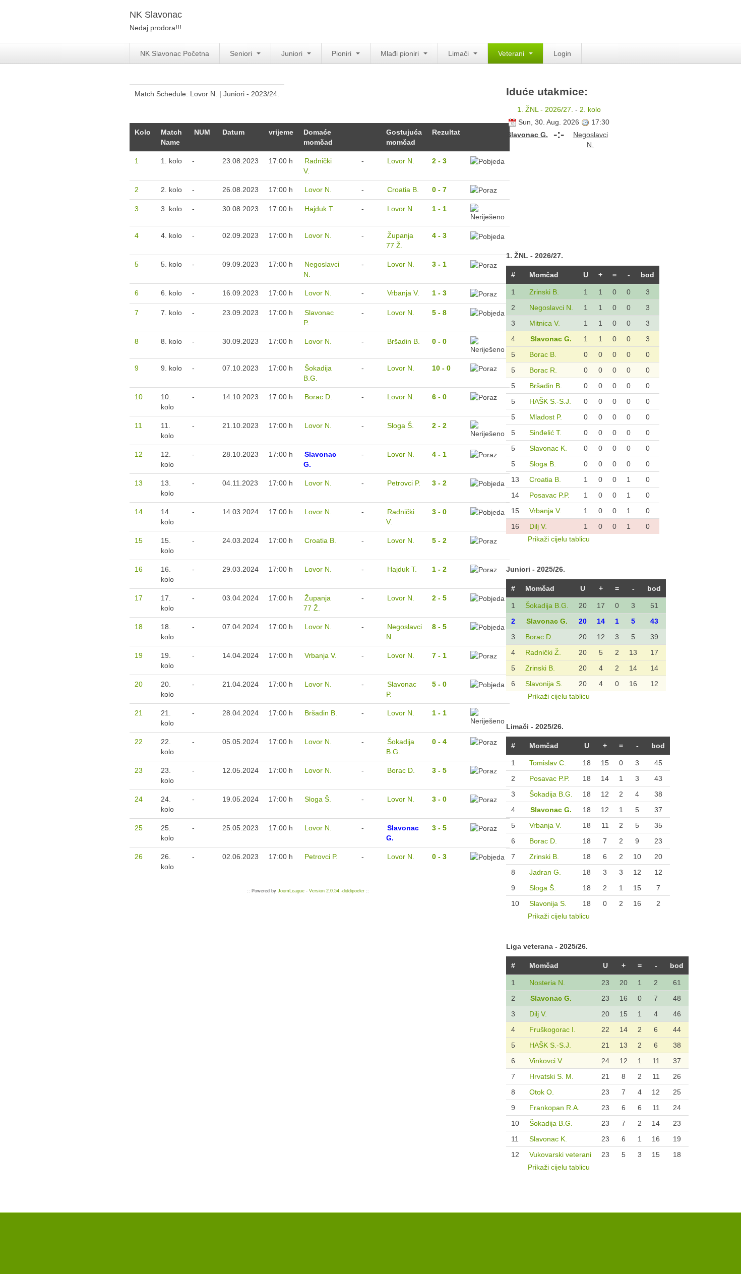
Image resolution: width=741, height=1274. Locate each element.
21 (139, 713)
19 (139, 655)
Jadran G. (545, 872)
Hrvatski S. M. (551, 1076)
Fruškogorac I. (552, 1029)
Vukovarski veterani (560, 1154)
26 (139, 857)
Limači (459, 53)
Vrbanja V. (545, 511)
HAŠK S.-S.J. (550, 401)
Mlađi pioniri (401, 53)
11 (138, 425)
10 (139, 397)
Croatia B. (545, 479)
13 (139, 483)
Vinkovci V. (546, 1061)
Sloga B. (542, 464)
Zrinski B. (544, 292)
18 (139, 627)
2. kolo (590, 109)
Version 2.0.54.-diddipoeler (336, 890)
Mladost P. (545, 417)
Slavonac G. (551, 339)
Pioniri (342, 53)
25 (139, 828)
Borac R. (543, 370)
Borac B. (543, 354)
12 (139, 454)
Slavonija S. (544, 684)
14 (139, 512)
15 (139, 540)
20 (139, 684)
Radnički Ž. (543, 652)
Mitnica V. (544, 323)
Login (562, 53)
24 (139, 799)
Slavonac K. (548, 448)
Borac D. (539, 637)
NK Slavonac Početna (174, 53)
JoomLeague (291, 890)
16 (139, 569)
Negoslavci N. (551, 308)
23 (139, 770)
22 (139, 742)
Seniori (242, 53)
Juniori (292, 53)
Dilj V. (538, 526)
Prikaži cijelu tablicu (559, 539)
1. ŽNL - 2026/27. (545, 109)
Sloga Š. (542, 888)
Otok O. (541, 1092)
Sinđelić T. (545, 433)
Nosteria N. (547, 983)
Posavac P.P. (549, 495)
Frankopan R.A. (554, 1108)
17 (139, 598)
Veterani (512, 53)
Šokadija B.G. (547, 605)
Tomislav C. (547, 763)
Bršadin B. (545, 386)
